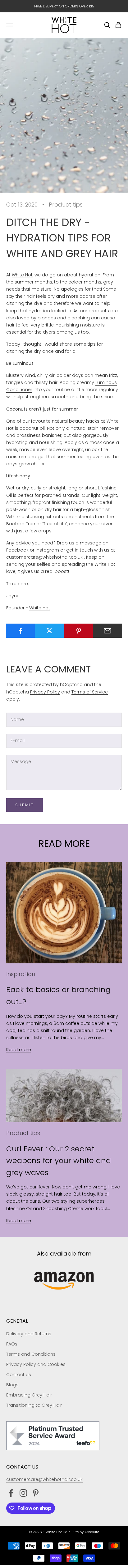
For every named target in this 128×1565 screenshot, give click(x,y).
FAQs (11, 1344)
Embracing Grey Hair (29, 1395)
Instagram (47, 550)
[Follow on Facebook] (11, 1493)
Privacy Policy (45, 692)
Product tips (66, 204)
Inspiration (20, 974)
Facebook (17, 550)
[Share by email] (107, 631)
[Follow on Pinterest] (35, 1493)
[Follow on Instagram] (23, 1493)
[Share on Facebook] (20, 631)
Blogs (12, 1385)
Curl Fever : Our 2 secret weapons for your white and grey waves (58, 1161)
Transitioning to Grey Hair (34, 1405)
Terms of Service (89, 692)
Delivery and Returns (28, 1334)
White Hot (22, 275)
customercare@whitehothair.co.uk (44, 1479)
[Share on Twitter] (49, 631)
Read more (18, 1050)
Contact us (18, 1374)
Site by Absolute (85, 1531)
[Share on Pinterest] (78, 631)
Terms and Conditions (31, 1354)
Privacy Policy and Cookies (36, 1364)
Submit (24, 805)
